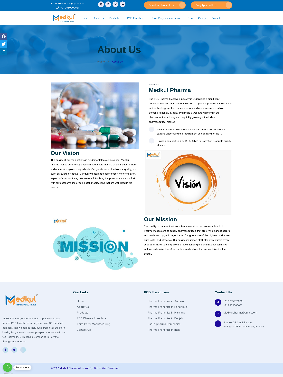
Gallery (202, 18)
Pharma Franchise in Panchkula (167, 306)
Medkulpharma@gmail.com (240, 312)
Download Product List (162, 5)
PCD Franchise (135, 18)
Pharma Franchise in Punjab (165, 318)
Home (85, 18)
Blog (190, 18)
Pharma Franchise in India (163, 329)
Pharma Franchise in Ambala (165, 301)
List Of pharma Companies (163, 324)
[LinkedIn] (122, 4)
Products (114, 18)
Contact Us (217, 18)
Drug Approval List (206, 5)
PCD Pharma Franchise (91, 318)
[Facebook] (101, 4)
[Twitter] (115, 4)
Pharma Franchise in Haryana (166, 312)
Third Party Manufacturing (166, 18)
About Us (99, 18)
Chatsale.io (7, 374)
